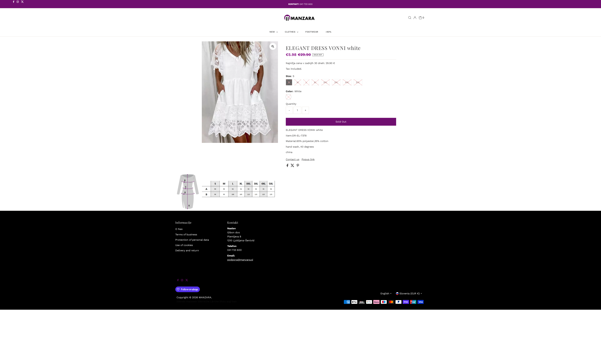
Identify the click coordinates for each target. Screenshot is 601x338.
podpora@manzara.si (240, 259)
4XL (347, 82)
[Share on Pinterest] (298, 166)
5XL (358, 82)
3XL (336, 82)
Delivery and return (187, 250)
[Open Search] (409, 17)
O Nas (178, 229)
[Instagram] (18, 4)
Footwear (311, 32)
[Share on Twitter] (293, 166)
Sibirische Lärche (208, 301)
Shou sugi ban (228, 301)
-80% (328, 32)
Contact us (292, 159)
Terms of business (186, 234)
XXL (325, 82)
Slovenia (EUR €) (409, 293)
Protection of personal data (192, 239)
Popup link (308, 159)
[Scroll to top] (595, 332)
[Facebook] (13, 4)
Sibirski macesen (187, 301)
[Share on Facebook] (288, 166)
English (384, 293)
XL (315, 82)
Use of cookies (184, 245)
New (272, 32)
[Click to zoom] (272, 46)
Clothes (290, 32)
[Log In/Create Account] (415, 17)
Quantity (291, 103)
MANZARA (205, 297)
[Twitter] (22, 4)
